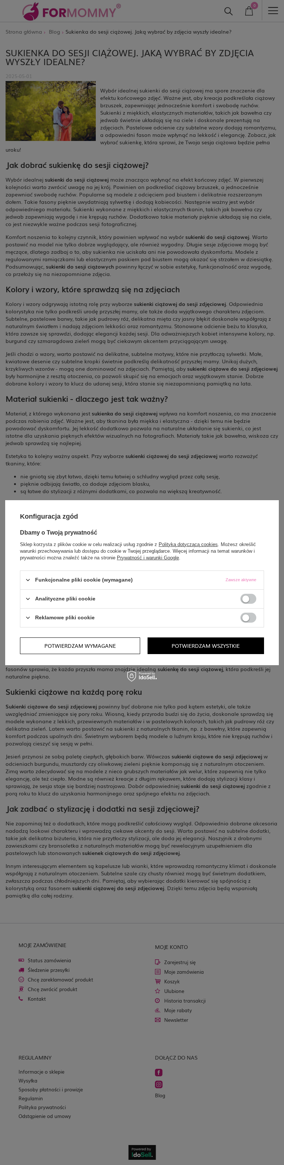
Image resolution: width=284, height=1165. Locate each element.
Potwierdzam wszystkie (206, 645)
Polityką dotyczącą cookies (188, 544)
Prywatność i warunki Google (148, 557)
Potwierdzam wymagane (80, 645)
